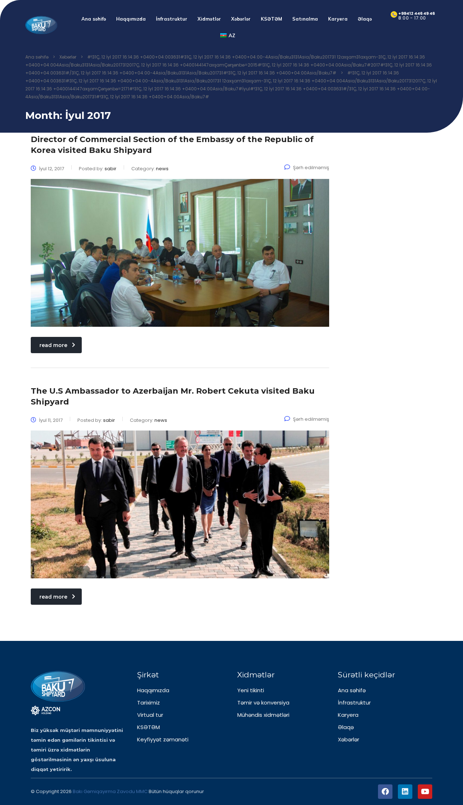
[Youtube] (425, 791)
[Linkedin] (405, 791)
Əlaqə (365, 19)
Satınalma (305, 19)
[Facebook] (385, 791)
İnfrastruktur (171, 19)
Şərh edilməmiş (311, 167)
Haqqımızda (131, 19)
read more (53, 345)
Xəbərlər (241, 19)
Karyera (338, 19)
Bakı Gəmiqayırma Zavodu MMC (111, 791)
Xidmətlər (209, 19)
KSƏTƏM (271, 19)
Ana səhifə (93, 19)
